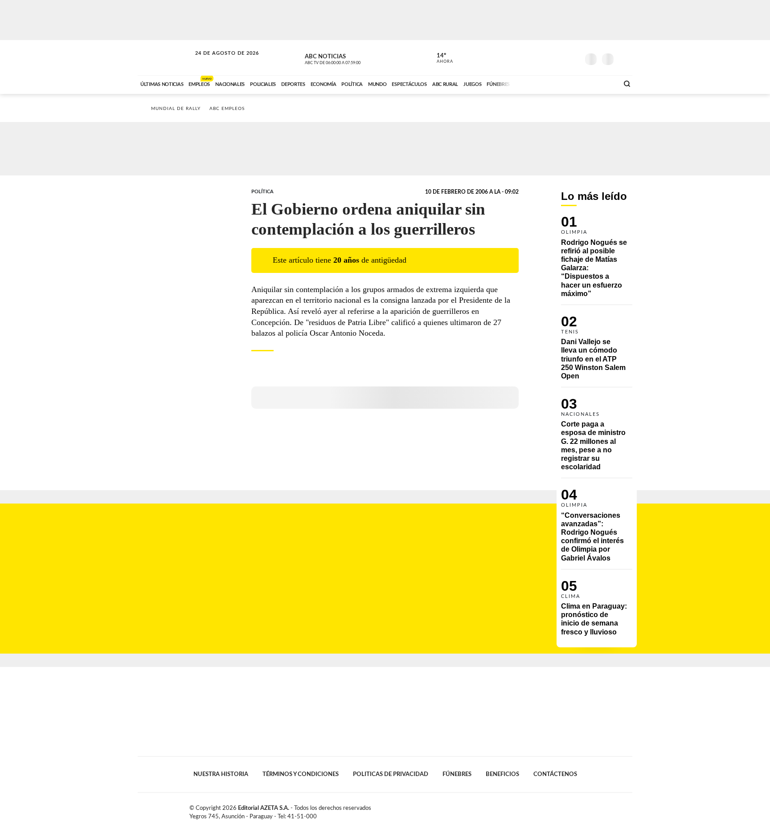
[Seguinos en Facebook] (532, 57)
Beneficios (502, 774)
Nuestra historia (220, 774)
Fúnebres (456, 774)
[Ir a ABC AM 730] (564, 83)
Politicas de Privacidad (390, 774)
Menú (624, 58)
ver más (440, 58)
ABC (165, 58)
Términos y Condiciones (300, 774)
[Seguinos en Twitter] (546, 57)
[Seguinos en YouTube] (559, 57)
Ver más (596, 260)
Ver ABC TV (349, 58)
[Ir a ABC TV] (540, 83)
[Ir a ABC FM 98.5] (600, 83)
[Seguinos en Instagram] (572, 57)
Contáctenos (555, 774)
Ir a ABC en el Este (218, 61)
